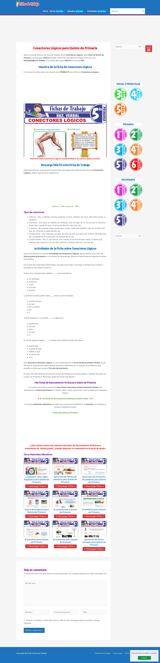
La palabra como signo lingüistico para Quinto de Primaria (36, 479)
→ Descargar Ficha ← (36, 486)
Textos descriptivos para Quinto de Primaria (36, 510)
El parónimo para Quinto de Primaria (36, 540)
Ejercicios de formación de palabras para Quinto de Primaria (94, 479)
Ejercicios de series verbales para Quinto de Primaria (94, 542)
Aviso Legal (117, 653)
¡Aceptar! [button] (144, 658)
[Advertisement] (80, 28)
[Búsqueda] (143, 11)
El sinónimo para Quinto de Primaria (65, 510)
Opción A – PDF (58, 206)
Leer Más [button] (153, 653)
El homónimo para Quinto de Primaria (65, 540)
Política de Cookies (103, 653)
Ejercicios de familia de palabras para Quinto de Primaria (65, 479)
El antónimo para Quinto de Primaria (94, 510)
